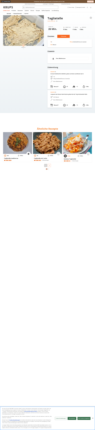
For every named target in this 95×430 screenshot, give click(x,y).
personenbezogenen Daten (30, 411)
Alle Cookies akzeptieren (84, 418)
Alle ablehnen (72, 418)
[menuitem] (6, 10)
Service (32, 10)
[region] (47, 418)
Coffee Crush (6, 10)
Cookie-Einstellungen (61, 418)
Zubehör (27, 10)
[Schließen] (92, 418)
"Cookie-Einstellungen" (14, 420)
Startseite (9, 13)
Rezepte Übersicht (17, 13)
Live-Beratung (55, 10)
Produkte (14, 10)
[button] (70, 7)
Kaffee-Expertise (46, 10)
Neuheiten (20, 10)
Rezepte (38, 10)
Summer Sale (6, 2)
